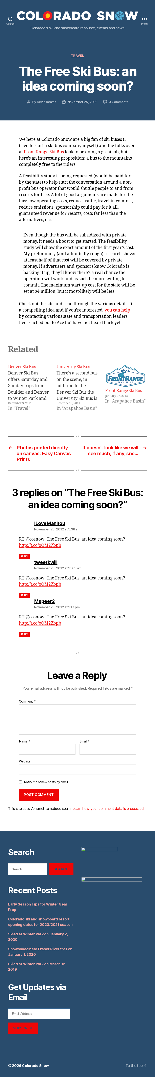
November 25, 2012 (82, 102)
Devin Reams (46, 102)
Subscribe (23, 1028)
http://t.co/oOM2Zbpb (40, 545)
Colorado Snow (35, 1065)
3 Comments (118, 102)
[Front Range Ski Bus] (126, 376)
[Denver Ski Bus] (29, 388)
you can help (117, 310)
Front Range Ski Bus (44, 152)
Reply (24, 556)
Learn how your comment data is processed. (108, 808)
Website (24, 761)
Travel (77, 56)
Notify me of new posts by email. (46, 782)
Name (24, 741)
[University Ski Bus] (77, 388)
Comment (27, 701)
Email (85, 741)
